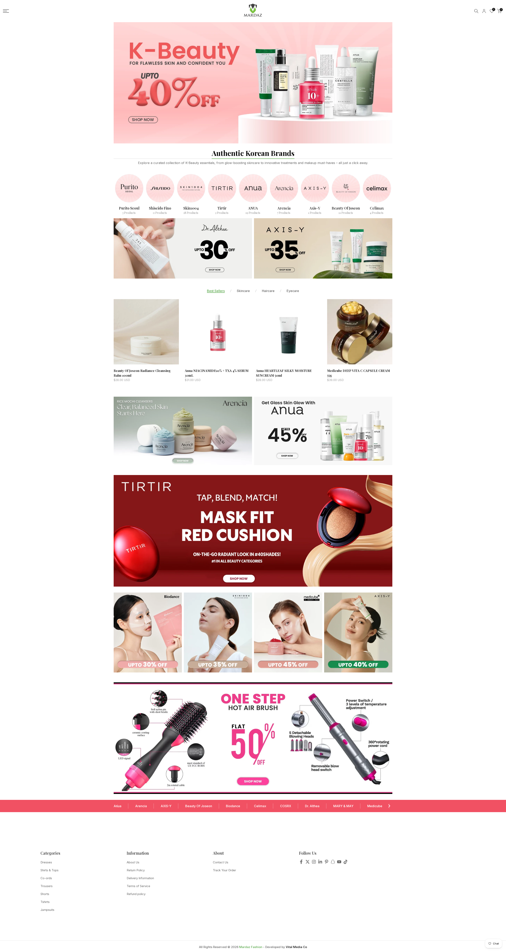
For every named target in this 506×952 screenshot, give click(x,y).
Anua (117, 806)
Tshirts (45, 902)
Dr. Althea (312, 806)
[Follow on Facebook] (301, 862)
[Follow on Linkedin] (320, 862)
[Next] (388, 805)
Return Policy (136, 870)
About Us (133, 862)
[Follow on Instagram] (314, 862)
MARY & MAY (343, 806)
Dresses (46, 862)
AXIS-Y (166, 806)
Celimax (260, 806)
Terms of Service (138, 886)
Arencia (141, 806)
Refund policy (136, 894)
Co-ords (46, 878)
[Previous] (117, 805)
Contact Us (220, 862)
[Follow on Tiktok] (345, 862)
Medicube (374, 806)
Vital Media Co (296, 947)
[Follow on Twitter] (307, 862)
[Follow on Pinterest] (326, 862)
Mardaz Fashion (250, 947)
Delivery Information (140, 878)
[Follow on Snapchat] (333, 862)
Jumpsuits (47, 910)
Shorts (45, 894)
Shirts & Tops (50, 870)
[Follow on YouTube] (339, 862)
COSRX (285, 806)
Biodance (233, 806)
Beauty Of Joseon (198, 806)
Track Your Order (224, 870)
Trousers (47, 886)
